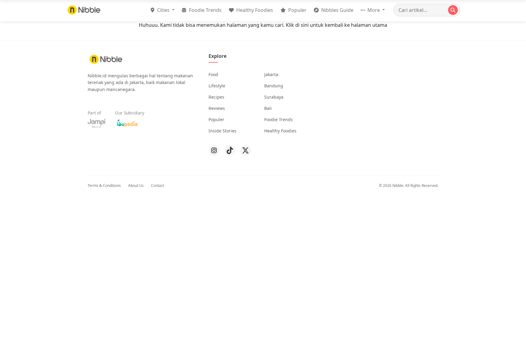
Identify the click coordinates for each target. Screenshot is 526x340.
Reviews (217, 108)
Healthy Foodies (254, 10)
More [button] (373, 10)
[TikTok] (229, 150)
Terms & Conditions (104, 185)
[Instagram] (214, 150)
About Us (136, 185)
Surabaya (273, 97)
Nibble (397, 185)
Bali (268, 108)
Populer (297, 10)
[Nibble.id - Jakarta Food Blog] (84, 9)
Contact (157, 185)
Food (213, 74)
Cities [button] (163, 10)
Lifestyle (217, 86)
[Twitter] (245, 150)
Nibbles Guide (336, 10)
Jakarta (271, 74)
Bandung (273, 86)
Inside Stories (223, 131)
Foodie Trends (205, 10)
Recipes (216, 97)
